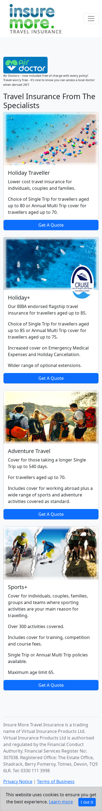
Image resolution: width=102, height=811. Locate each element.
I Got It (87, 802)
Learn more (61, 802)
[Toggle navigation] (91, 18)
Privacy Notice (17, 782)
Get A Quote (51, 225)
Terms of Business (56, 782)
